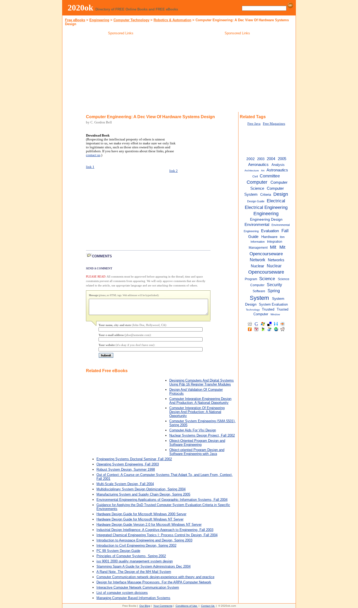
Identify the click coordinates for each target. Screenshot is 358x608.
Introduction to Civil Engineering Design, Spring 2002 (136, 545)
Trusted (268, 309)
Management (258, 247)
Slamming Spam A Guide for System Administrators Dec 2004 (143, 566)
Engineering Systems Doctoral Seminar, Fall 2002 (134, 459)
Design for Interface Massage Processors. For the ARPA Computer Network (153, 582)
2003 (260, 159)
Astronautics (277, 170)
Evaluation (270, 231)
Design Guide (255, 201)
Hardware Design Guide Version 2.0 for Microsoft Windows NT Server (149, 524)
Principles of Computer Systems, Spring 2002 (131, 556)
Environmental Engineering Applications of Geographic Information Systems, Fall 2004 (161, 500)
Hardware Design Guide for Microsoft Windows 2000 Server (141, 514)
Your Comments (162, 605)
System (259, 298)
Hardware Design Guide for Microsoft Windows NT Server (139, 519)
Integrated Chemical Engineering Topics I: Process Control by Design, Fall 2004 (157, 535)
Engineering (99, 20)
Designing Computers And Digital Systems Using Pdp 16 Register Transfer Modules (201, 382)
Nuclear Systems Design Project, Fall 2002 (202, 435)
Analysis (278, 165)
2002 (250, 159)
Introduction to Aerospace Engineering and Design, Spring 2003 (144, 540)
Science (267, 278)
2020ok (80, 7)
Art (262, 170)
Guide (253, 236)
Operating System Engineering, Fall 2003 (127, 464)
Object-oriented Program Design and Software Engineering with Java (196, 452)
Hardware (269, 237)
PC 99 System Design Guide (118, 551)
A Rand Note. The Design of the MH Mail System (133, 572)
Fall (285, 230)
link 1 (90, 167)
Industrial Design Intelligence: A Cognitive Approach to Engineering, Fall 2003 (154, 530)
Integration (274, 241)
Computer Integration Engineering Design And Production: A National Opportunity (200, 401)
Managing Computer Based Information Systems (133, 598)
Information (258, 241)
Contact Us (207, 605)
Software (259, 291)
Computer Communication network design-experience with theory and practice (155, 577)
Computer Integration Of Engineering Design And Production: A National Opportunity (197, 412)
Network (257, 259)
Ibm (282, 236)
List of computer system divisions (122, 593)
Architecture (252, 170)
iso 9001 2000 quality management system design (134, 561)
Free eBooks (75, 20)
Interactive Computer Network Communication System (137, 587)
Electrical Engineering (266, 207)
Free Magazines (274, 124)
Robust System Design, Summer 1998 (125, 469)
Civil (255, 176)
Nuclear (274, 265)
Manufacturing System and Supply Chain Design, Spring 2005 (143, 494)
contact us (93, 155)
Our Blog (144, 605)
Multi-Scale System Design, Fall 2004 (125, 484)
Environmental (257, 224)
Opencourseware (266, 272)
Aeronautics (258, 164)
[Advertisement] (121, 74)
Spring (274, 290)
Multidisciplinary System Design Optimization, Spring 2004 (141, 489)
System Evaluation (273, 304)
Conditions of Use (186, 605)
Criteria (265, 195)
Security (274, 284)
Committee (270, 175)
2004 (271, 158)
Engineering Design (266, 219)
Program (251, 279)
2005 (282, 159)
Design (280, 194)
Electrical (276, 200)
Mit (273, 247)
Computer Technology (131, 20)
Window (275, 314)
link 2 (173, 171)
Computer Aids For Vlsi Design (192, 430)
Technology (253, 309)
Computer (257, 182)
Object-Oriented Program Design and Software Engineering (197, 443)
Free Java (254, 124)
